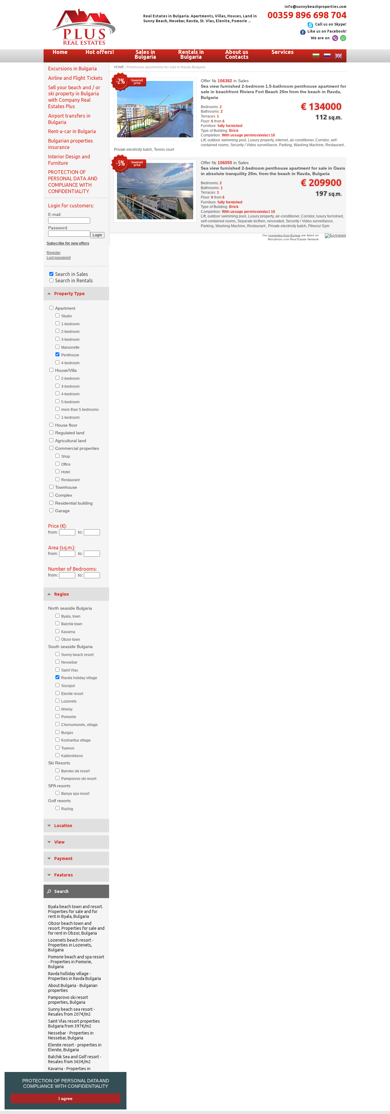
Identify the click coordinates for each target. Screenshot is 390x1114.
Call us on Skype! (330, 24)
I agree (65, 1098)
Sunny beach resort (77, 655)
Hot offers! (100, 51)
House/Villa (66, 370)
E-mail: (55, 214)
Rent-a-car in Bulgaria (72, 131)
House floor (66, 425)
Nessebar (69, 662)
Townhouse (66, 487)
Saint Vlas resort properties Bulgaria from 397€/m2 (74, 1023)
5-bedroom (70, 402)
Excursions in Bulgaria (72, 68)
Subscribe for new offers (68, 243)
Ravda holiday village (79, 678)
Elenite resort (72, 694)
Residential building (74, 503)
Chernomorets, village (79, 725)
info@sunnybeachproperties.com (315, 7)
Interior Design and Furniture (69, 160)
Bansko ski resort (75, 771)
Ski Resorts (59, 762)
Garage (62, 510)
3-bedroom (70, 339)
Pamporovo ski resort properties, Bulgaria (68, 1000)
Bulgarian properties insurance (70, 144)
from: (53, 532)
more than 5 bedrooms (80, 409)
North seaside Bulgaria (70, 608)
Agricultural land (70, 440)
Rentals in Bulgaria (191, 54)
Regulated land (69, 432)
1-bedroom (70, 324)
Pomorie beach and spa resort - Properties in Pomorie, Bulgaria (76, 961)
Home (60, 51)
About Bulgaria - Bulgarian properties (73, 988)
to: (80, 532)
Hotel (65, 472)
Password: (56, 227)
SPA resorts (59, 785)
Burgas (67, 733)
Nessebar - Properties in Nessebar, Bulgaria (71, 1035)
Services (282, 51)
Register (54, 253)
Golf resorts (59, 800)
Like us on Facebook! (326, 31)
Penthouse (70, 355)
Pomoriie (68, 717)
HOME (119, 67)
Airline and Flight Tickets (75, 78)
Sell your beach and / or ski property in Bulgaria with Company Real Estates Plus (74, 97)
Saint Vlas (69, 670)
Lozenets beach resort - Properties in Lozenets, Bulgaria (71, 945)
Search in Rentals (74, 280)
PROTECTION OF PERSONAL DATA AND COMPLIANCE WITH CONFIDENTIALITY (65, 1083)
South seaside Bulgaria (70, 646)
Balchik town (71, 624)
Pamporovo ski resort (78, 779)
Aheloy (67, 709)
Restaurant (70, 480)
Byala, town (70, 616)
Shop (65, 456)
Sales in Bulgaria (145, 54)
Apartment (65, 308)
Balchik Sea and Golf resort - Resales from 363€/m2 (74, 1059)
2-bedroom (70, 332)
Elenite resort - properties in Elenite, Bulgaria (74, 1047)
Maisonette (70, 347)
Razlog (67, 809)
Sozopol (68, 686)
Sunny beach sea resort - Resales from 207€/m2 (71, 1012)
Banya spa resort (75, 793)
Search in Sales (71, 274)
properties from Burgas (284, 235)
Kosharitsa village (76, 740)
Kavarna (68, 632)
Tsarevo (67, 748)
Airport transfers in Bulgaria (69, 119)
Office (66, 464)
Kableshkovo (72, 756)
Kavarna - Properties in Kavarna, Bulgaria (69, 1071)
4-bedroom (70, 363)
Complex (63, 495)
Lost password (59, 258)
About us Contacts (237, 54)
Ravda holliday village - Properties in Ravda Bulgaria (74, 976)
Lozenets (68, 701)
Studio (66, 316)
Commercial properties (77, 448)
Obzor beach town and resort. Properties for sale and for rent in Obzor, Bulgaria (76, 928)
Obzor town (70, 639)
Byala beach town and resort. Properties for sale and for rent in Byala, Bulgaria (75, 911)
